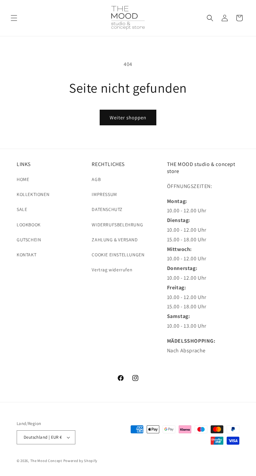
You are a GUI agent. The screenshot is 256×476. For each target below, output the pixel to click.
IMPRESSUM (104, 194)
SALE (22, 209)
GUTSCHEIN (29, 240)
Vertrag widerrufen (112, 270)
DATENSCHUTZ (107, 209)
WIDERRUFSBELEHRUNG (117, 225)
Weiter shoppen (128, 117)
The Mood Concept (46, 460)
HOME (23, 179)
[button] (14, 18)
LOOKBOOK (29, 225)
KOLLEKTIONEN (33, 194)
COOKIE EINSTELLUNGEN (118, 255)
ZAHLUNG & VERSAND (115, 240)
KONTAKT (26, 255)
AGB (96, 179)
